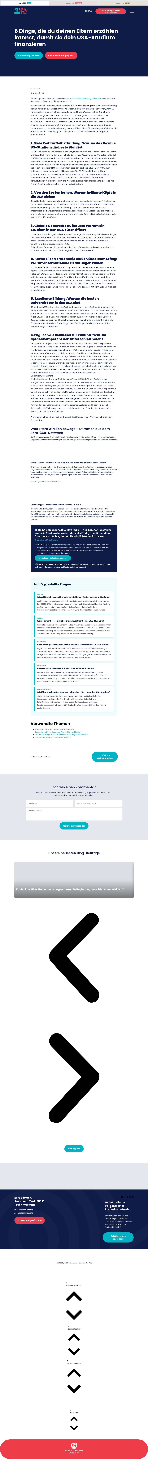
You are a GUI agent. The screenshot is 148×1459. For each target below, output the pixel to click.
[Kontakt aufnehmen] (132, 11)
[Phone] (91, 11)
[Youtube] (133, 1197)
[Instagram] (88, 11)
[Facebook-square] (122, 1197)
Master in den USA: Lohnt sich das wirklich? (53, 737)
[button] (74, 958)
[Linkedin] (130, 1197)
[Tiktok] (127, 1197)
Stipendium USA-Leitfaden (46, 540)
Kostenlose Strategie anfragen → (53, 558)
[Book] (89, 11)
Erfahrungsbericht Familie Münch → (46, 481)
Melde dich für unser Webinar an (74, 1452)
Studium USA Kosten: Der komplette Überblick (54, 729)
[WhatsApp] (86, 11)
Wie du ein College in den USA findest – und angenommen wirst (61, 734)
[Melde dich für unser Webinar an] (74, 1446)
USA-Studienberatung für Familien (86, 98)
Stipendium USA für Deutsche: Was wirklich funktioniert (58, 732)
